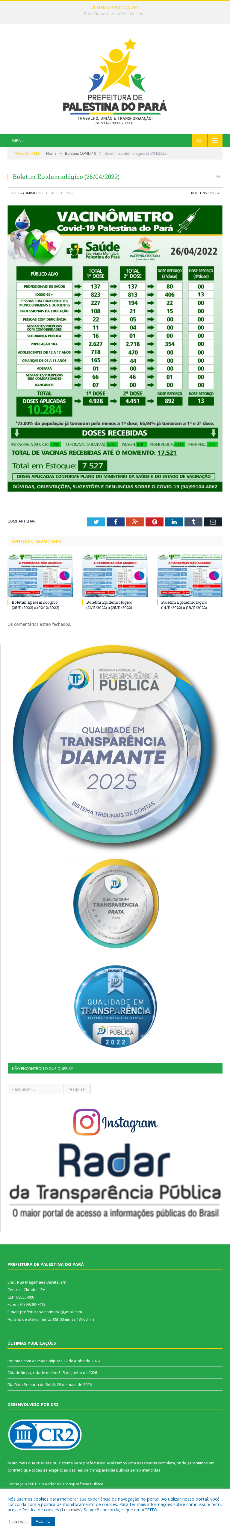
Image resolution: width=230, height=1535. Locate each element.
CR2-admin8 (25, 193)
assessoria (147, 1463)
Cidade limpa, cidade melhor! (113, 13)
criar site (44, 1463)
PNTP (32, 1484)
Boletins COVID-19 (207, 193)
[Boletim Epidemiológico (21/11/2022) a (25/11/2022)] (115, 576)
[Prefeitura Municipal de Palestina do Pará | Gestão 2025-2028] (115, 79)
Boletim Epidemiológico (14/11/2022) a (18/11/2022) (184, 604)
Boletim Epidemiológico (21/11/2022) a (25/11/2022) (109, 604)
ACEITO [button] (43, 1521)
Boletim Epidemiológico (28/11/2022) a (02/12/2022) (35, 604)
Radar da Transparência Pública (74, 1484)
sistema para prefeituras (81, 1463)
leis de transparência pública (103, 1470)
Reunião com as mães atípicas (35, 1361)
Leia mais (71, 1509)
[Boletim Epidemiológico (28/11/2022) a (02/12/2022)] (40, 576)
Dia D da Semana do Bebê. (31, 1384)
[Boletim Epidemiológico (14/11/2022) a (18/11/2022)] (190, 576)
